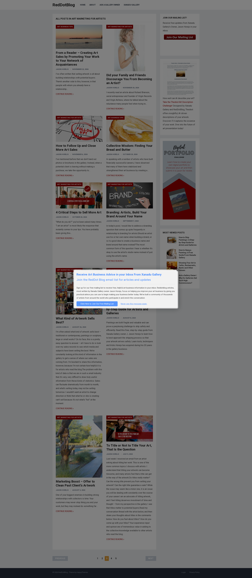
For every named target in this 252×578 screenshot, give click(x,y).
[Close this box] (178, 270)
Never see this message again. (134, 304)
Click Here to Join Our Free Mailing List (97, 304)
